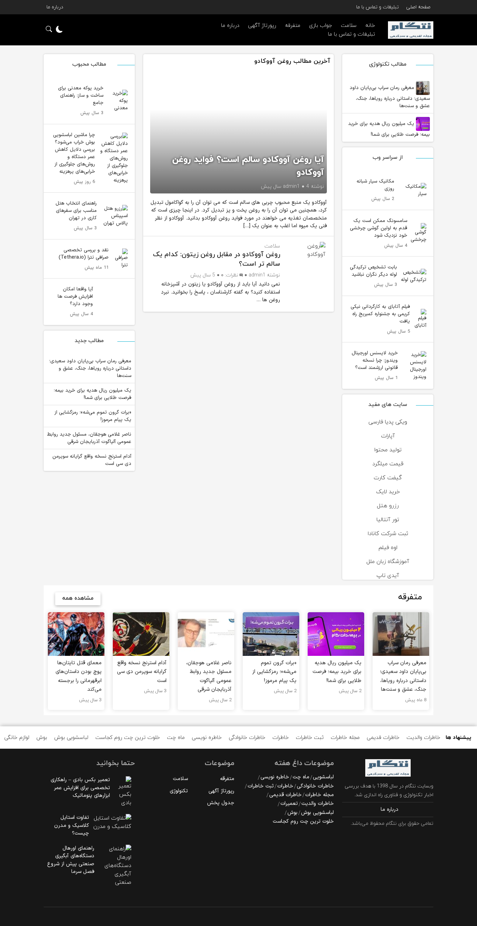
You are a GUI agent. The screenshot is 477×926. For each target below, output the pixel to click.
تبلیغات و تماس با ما (377, 7)
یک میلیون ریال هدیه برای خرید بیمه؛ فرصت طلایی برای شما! (389, 129)
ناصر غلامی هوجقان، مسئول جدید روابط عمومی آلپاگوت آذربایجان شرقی (89, 438)
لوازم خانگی (16, 737)
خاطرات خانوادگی (247, 737)
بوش (41, 737)
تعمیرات (289, 804)
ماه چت (176, 737)
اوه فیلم (388, 547)
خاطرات (280, 737)
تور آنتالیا (387, 520)
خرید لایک (388, 492)
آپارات (388, 436)
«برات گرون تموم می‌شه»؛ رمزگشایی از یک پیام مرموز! (92, 416)
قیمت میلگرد (387, 464)
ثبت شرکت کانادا (388, 534)
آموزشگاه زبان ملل (387, 561)
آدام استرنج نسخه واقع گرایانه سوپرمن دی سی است (91, 460)
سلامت (272, 246)
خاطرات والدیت (423, 737)
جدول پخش (220, 803)
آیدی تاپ (387, 575)
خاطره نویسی (207, 737)
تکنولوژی (179, 791)
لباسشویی (323, 777)
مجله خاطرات (345, 737)
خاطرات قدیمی (383, 737)
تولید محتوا (388, 450)
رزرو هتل (388, 506)
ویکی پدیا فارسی (387, 422)
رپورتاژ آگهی (262, 25)
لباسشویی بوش (71, 737)
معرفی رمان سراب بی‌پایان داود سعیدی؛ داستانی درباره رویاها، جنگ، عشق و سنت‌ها (390, 97)
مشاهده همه (78, 598)
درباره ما (54, 7)
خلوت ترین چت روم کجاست (127, 737)
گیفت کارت (388, 478)
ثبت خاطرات (310, 737)
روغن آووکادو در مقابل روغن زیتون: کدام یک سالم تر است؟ (216, 259)
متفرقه (292, 25)
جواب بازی (320, 25)
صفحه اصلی (418, 7)
